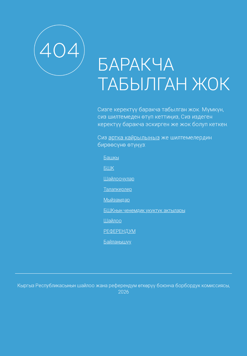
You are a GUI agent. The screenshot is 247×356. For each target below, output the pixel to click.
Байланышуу (117, 242)
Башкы (111, 158)
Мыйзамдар (117, 200)
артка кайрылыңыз (134, 137)
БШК (109, 168)
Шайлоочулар (119, 179)
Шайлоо (113, 221)
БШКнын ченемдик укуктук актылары (144, 210)
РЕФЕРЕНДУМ (120, 231)
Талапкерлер (118, 189)
